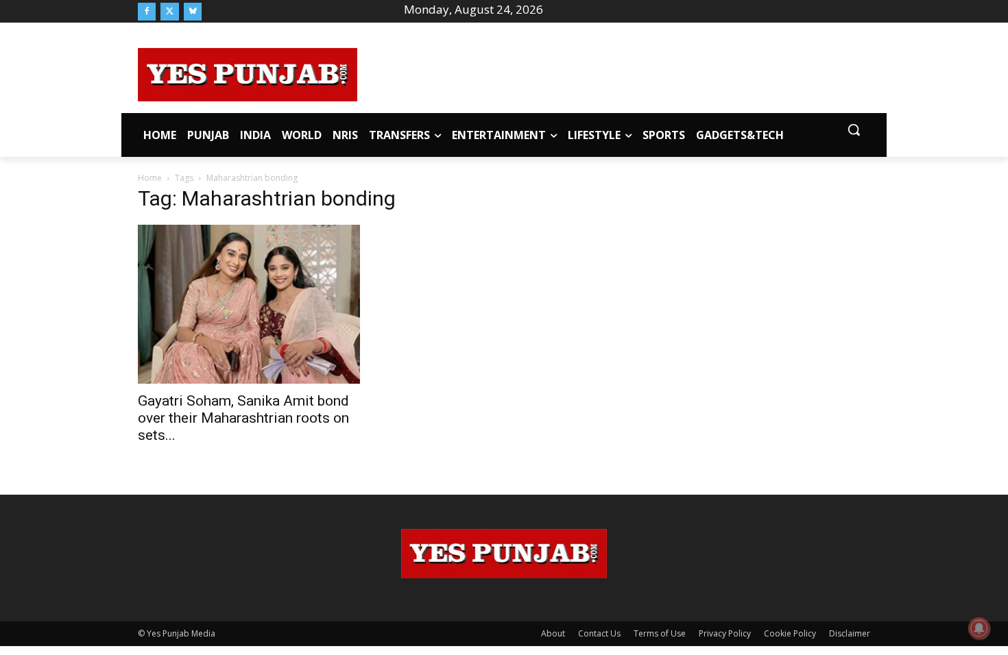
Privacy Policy (725, 633)
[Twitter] (169, 12)
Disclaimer (849, 633)
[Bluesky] (193, 12)
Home (150, 178)
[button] (853, 129)
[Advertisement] (613, 72)
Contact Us (599, 633)
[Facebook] (147, 12)
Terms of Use (660, 633)
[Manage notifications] (979, 628)
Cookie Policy (790, 633)
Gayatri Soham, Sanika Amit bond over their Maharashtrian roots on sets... (243, 418)
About (553, 633)
